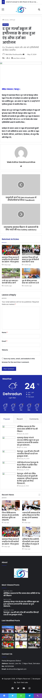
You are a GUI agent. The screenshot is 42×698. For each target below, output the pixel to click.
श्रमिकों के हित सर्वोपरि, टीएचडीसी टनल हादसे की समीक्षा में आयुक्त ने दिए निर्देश (30, 543)
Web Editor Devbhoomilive (14, 54)
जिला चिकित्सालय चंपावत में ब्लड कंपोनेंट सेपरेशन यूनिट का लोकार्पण (10, 516)
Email (4, 341)
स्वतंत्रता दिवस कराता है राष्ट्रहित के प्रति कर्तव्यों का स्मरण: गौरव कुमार (10, 259)
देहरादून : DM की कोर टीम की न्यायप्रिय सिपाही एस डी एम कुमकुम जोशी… (28, 453)
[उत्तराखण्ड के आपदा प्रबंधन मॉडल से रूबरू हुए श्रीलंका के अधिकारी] (34, 637)
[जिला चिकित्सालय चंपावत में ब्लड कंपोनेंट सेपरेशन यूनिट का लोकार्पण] (11, 505)
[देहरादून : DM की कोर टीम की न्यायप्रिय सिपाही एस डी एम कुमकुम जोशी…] (8, 454)
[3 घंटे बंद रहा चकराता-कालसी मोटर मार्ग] (11, 273)
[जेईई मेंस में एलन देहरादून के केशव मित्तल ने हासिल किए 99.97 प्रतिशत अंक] (8, 465)
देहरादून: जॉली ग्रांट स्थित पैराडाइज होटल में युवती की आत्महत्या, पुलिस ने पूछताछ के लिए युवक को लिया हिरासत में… (27, 478)
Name (4, 332)
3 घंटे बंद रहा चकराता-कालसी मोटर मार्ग (10, 281)
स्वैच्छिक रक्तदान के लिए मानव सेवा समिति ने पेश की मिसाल (27, 429)
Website (5, 350)
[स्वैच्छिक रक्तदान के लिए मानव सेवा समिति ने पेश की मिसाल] (8, 429)
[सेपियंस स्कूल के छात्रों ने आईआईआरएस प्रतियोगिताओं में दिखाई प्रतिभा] (8, 644)
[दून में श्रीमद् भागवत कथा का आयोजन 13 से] (31, 273)
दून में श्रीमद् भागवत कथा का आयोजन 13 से (30, 281)
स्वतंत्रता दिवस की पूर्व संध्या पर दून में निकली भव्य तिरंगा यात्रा (30, 259)
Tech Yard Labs (22, 682)
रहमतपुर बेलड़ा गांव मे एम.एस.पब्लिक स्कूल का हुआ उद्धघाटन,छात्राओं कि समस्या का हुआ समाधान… (28, 441)
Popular (7, 419)
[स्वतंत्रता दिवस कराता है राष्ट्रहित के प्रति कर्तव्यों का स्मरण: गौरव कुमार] (11, 250)
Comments (34, 419)
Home (6, 20)
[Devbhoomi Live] (21, 9)
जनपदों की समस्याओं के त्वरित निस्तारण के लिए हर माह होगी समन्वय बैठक (31, 516)
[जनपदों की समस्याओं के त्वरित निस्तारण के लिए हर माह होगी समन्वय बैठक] (31, 505)
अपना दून (12, 20)
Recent (20, 419)
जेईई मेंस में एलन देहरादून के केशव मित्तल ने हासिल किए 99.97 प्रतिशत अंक (27, 464)
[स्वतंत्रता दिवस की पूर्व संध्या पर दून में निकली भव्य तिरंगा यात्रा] (31, 250)
